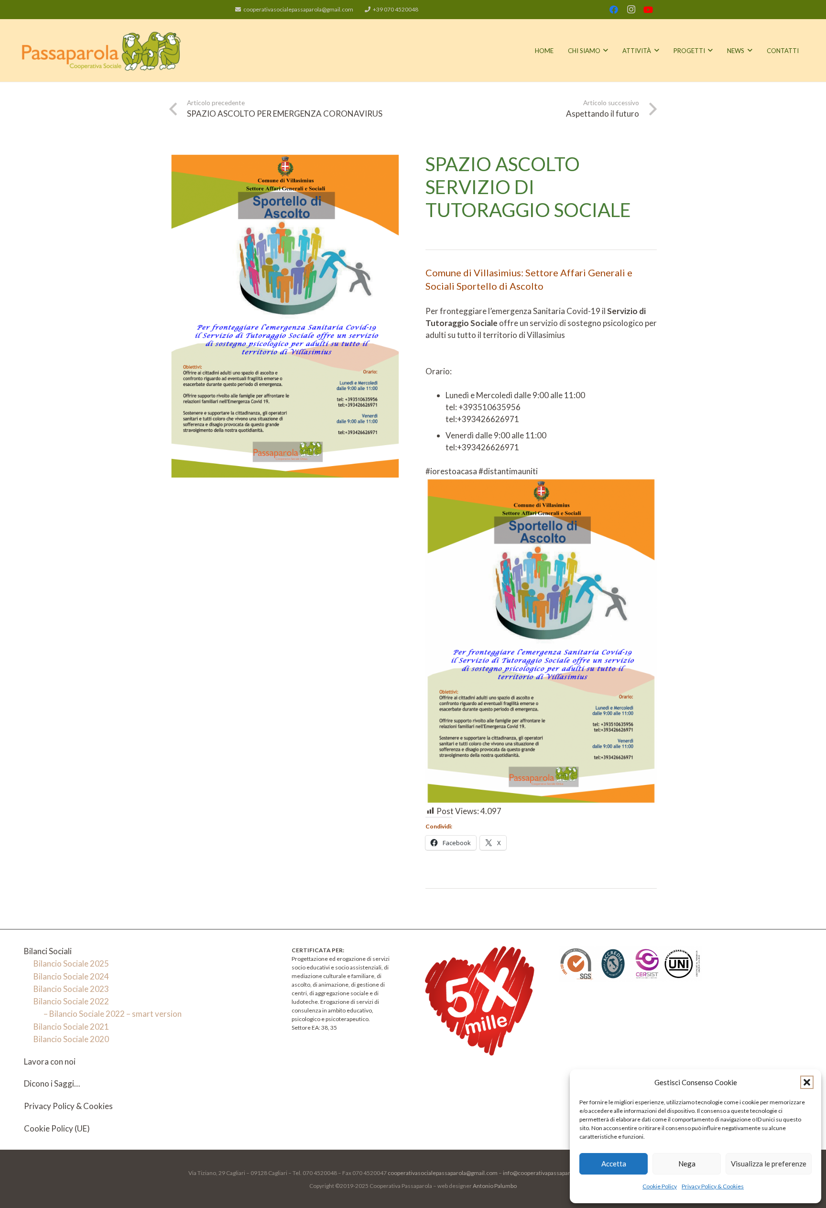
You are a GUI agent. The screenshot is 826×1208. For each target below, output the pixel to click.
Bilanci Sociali (48, 951)
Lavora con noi (50, 1061)
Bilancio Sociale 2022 (71, 1001)
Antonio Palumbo (495, 1185)
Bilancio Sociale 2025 (71, 963)
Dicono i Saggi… (52, 1083)
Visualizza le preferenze (768, 1163)
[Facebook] (613, 9)
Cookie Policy (659, 1186)
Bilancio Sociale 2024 (71, 976)
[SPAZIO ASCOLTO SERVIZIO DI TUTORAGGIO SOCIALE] (285, 158)
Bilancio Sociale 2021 (71, 1027)
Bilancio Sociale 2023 (71, 989)
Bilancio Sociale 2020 (71, 1039)
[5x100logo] (479, 1001)
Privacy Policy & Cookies (713, 1186)
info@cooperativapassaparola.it (542, 1172)
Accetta (613, 1163)
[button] (807, 1082)
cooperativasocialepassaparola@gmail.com (442, 1172)
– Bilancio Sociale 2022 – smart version (112, 1014)
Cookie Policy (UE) (57, 1128)
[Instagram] (631, 9)
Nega (687, 1163)
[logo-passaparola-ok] (102, 50)
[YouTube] (648, 9)
